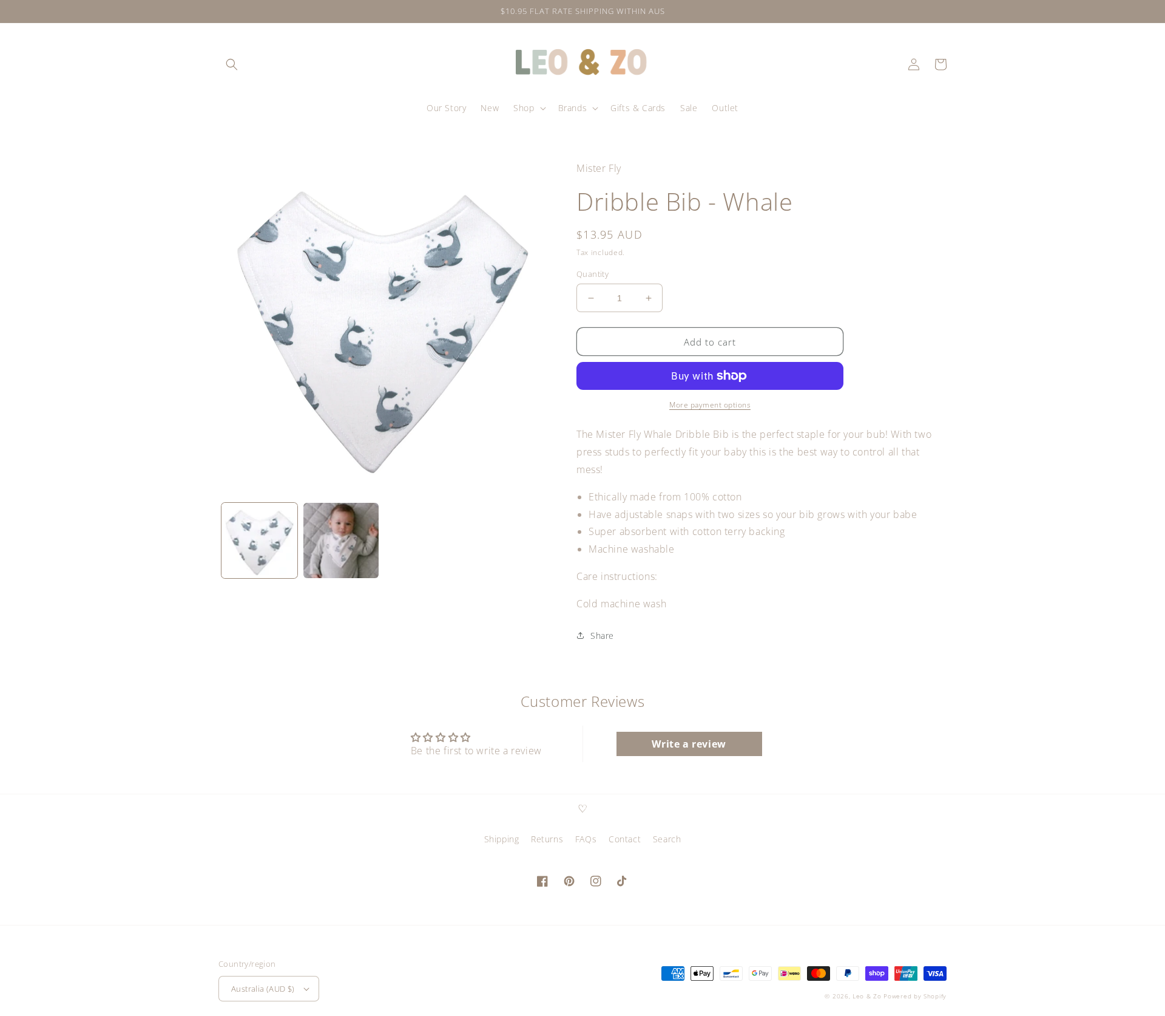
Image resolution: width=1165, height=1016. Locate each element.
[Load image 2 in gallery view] (341, 541)
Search (667, 839)
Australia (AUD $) (263, 988)
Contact (625, 839)
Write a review (689, 744)
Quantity (592, 273)
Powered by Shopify (915, 996)
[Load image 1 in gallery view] (259, 541)
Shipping (501, 839)
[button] (231, 64)
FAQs (585, 839)
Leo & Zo (867, 996)
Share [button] (602, 635)
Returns (547, 839)
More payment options (710, 405)
